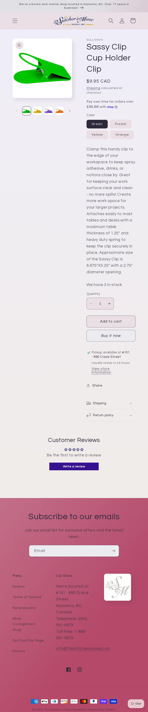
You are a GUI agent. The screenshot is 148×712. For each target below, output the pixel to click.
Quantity (93, 294)
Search (19, 586)
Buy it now (111, 336)
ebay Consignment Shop (24, 624)
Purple (123, 125)
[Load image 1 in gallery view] (26, 111)
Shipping (93, 88)
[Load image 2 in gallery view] (37, 111)
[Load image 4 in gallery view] (59, 111)
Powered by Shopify (102, 709)
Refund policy (24, 608)
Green (97, 124)
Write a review (74, 466)
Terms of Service (27, 597)
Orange (124, 136)
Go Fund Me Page (28, 640)
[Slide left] (17, 111)
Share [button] (97, 385)
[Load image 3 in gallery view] (48, 111)
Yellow (100, 136)
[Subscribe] (113, 551)
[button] (14, 20)
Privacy (19, 651)
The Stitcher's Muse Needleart (65, 709)
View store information (101, 370)
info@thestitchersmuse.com (83, 649)
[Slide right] (70, 111)
